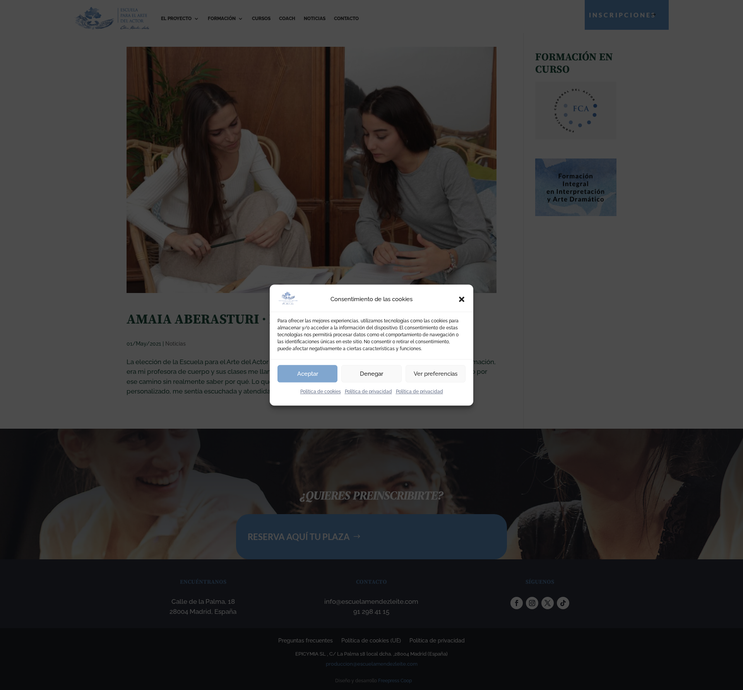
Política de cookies (320, 391)
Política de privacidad (368, 391)
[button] (462, 299)
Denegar (371, 373)
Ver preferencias (435, 373)
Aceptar (307, 373)
